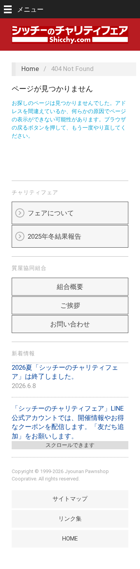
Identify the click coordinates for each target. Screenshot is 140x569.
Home (30, 69)
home (70, 538)
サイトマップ (70, 498)
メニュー (30, 9)
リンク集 (70, 518)
